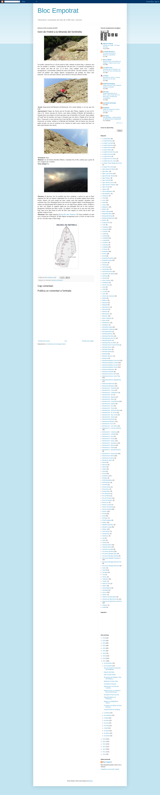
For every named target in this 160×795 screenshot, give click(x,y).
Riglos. (104, 522)
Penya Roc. (105, 489)
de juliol (106, 720)
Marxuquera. (106, 307)
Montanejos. (106, 322)
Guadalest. (105, 282)
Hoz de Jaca (106, 285)
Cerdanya (105, 245)
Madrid (104, 298)
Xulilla (104, 607)
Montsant (105, 354)
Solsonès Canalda (107, 549)
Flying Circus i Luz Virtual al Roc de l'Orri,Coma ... (112, 691)
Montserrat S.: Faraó (108, 438)
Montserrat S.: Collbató (109, 434)
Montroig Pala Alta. (107, 336)
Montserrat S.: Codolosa (109, 432)
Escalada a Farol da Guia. (111, 694)
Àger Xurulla (106, 187)
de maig (106, 725)
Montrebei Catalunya (108, 329)
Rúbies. (104, 529)
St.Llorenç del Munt (108, 551)
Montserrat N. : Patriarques (110, 392)
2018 (104, 658)
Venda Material (106, 588)
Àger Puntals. (106, 178)
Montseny (105, 358)
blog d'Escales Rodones (68, 214)
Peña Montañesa (107, 480)
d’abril (106, 728)
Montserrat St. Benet (108, 456)
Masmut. (104, 311)
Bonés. (104, 220)
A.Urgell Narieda (107, 147)
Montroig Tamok (107, 351)
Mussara (104, 464)
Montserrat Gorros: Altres (109, 374)
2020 (104, 653)
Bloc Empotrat (58, 10)
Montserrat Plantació (108, 419)
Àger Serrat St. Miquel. (109, 184)
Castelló (104, 240)
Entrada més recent (44, 341)
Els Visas (106, 116)
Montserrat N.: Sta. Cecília (110, 415)
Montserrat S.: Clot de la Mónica (111, 428)
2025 (104, 640)
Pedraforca (105, 476)
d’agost (106, 718)
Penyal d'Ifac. (106, 491)
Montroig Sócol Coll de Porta (110, 345)
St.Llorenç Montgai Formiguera (111, 558)
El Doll (104, 256)
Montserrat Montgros (108, 386)
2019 (104, 656)
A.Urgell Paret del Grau (109, 152)
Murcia (104, 462)
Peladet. (104, 478)
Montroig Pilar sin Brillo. (109, 342)
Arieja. (104, 205)
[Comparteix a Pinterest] (69, 277)
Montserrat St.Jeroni (108, 458)
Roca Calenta (107, 59)
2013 (104, 746)
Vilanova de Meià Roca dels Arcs (112, 601)
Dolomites (105, 251)
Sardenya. (105, 536)
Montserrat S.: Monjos (108, 445)
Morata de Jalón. (107, 460)
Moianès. (105, 316)
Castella (104, 236)
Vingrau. (104, 605)
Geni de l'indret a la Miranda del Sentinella (112, 668)
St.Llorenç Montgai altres (109, 553)
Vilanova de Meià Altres (109, 597)
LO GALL (106, 75)
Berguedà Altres (107, 213)
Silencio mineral (108, 43)
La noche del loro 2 (109, 51)
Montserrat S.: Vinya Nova (110, 453)
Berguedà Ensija (107, 216)
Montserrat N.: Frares (108, 408)
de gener (107, 736)
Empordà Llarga (107, 260)
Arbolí (104, 202)
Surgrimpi (106, 107)
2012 (104, 749)
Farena (104, 265)
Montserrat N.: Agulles (108, 397)
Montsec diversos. (107, 356)
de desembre (108, 663)
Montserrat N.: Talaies (108, 417)
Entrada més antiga (88, 341)
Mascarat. (105, 309)
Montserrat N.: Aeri (107, 395)
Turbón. (104, 581)
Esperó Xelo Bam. (109, 672)
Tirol (103, 574)
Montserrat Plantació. (57, 280)
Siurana (104, 542)
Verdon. (104, 594)
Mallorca (104, 300)
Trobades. (105, 579)
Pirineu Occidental (107, 507)
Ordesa (104, 469)
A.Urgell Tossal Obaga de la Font (112, 163)
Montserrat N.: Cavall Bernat (110, 401)
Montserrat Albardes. (108, 369)
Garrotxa (104, 276)
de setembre (108, 715)
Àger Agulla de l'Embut (109, 169)
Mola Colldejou (106, 318)
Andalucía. (105, 196)
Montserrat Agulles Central (110, 362)
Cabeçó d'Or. (106, 222)
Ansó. (104, 200)
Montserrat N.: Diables (108, 403)
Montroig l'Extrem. (107, 334)
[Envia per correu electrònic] (61, 277)
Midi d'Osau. (106, 314)
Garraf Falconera (107, 271)
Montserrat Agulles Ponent (110, 367)
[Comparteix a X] (65, 277)
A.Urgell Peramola (107, 154)
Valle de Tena (106, 583)
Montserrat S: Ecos (107, 423)
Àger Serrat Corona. (108, 182)
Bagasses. (105, 207)
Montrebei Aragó (107, 327)
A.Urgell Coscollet (107, 143)
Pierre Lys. (105, 502)
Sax (103, 538)
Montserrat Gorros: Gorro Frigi (111, 376)
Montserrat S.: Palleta (108, 447)
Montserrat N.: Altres (108, 399)
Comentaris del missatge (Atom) (56, 344)
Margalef (105, 305)
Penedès (105, 484)
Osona (104, 473)
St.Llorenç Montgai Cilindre (110, 556)
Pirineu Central (106, 505)
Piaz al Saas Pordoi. (110, 674)
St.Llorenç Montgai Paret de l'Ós (111, 562)
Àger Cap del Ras (107, 173)
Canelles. (105, 231)
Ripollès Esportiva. (107, 524)
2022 (104, 648)
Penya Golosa (106, 487)
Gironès (104, 278)
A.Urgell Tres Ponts (108, 167)
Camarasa (105, 229)
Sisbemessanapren (109, 83)
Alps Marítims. (106, 193)
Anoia (104, 198)
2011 (104, 752)
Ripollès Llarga (106, 527)
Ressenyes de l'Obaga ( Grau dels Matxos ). (112, 678)
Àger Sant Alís (106, 180)
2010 (104, 754)
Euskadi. (104, 262)
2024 (104, 643)
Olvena (104, 467)
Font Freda (105, 267)
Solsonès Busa (106, 547)
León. (104, 293)
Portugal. (105, 518)
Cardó (104, 233)
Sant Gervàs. (106, 531)
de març (106, 730)
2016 (104, 739)
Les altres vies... (108, 67)
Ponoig (104, 513)
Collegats (105, 247)
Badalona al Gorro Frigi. (111, 681)
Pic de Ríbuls (106, 496)
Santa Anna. (105, 533)
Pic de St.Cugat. (107, 498)
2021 (104, 651)
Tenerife (104, 570)
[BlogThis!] (63, 277)
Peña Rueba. (106, 482)
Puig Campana (106, 520)
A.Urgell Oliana (106, 150)
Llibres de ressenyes (108, 296)
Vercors (104, 592)
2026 (104, 638)
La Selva (105, 291)
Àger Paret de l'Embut (108, 176)
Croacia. (104, 249)
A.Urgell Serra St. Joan (109, 161)
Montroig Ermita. (107, 331)
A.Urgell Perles (106, 156)
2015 (104, 741)
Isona (104, 287)
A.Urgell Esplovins (107, 145)
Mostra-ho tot (119, 123)
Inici (66, 341)
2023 (104, 645)
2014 (104, 744)
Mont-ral (104, 320)
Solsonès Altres (106, 545)
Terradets (105, 572)
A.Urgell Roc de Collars (109, 158)
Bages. (104, 209)
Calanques (105, 227)
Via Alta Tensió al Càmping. (112, 709)
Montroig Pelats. (107, 340)
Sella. (104, 540)
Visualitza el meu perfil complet (110, 769)
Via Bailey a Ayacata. (110, 684)
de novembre (108, 666)
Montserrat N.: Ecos (108, 406)
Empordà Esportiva (108, 258)
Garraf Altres (106, 269)
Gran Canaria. (106, 280)
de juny (106, 723)
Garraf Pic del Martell (108, 274)
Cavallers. (105, 242)
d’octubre (107, 713)
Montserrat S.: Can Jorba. (109, 426)
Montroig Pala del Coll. (109, 338)
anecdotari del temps (109, 103)
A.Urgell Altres (106, 138)
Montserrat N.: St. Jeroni (109, 412)
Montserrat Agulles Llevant (110, 365)
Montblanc (105, 325)
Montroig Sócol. (107, 347)
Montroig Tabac (106, 349)
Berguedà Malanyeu (108, 218)
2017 (104, 661)
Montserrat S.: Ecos (108, 436)
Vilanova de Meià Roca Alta (110, 599)
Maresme (105, 302)
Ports (103, 516)
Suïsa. (104, 568)
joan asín (106, 92)
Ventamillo (105, 590)
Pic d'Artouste (106, 493)
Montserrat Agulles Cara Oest (111, 360)
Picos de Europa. (107, 500)
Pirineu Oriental (107, 509)
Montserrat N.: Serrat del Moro (111, 410)
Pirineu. (104, 511)
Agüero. (104, 189)
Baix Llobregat (106, 211)
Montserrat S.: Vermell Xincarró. (111, 450)
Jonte (104, 289)
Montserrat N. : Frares (108, 390)
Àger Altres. (105, 171)
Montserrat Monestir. (108, 383)
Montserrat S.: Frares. (108, 441)
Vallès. (104, 585)
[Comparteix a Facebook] (67, 277)
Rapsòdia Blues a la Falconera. (110, 698)
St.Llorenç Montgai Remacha (111, 566)
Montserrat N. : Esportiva (109, 388)
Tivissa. (104, 577)
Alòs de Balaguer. (107, 191)
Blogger (90, 781)
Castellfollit (105, 238)
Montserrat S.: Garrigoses (109, 443)
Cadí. (103, 225)
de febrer (107, 733)
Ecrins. (104, 253)
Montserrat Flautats (108, 371)
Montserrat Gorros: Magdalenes (111, 380)
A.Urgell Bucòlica (107, 141)
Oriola (104, 471)
